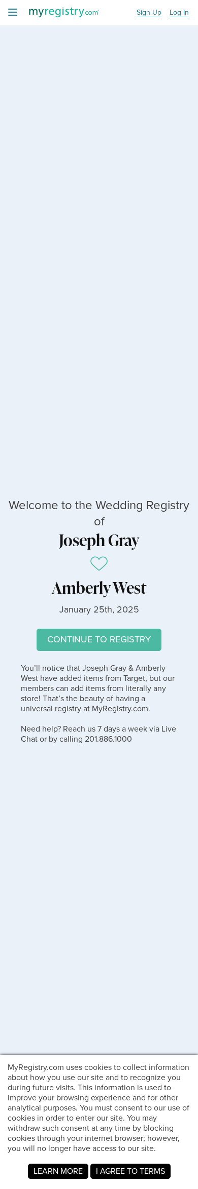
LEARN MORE (58, 1171)
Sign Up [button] (149, 13)
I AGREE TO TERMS (130, 1171)
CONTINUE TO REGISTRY (99, 639)
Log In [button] (179, 13)
